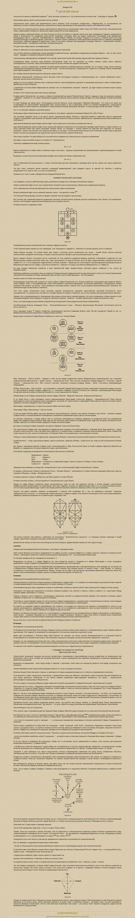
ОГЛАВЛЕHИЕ (67, 1)
